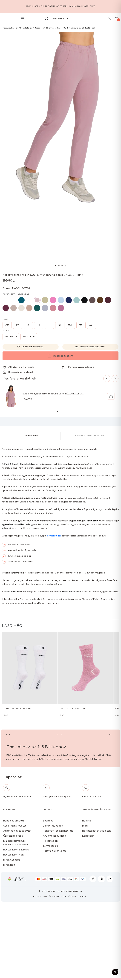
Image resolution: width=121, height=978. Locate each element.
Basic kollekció (12, 591)
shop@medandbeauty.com (57, 796)
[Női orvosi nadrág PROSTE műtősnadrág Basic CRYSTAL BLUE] (61, 300)
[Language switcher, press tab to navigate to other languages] (9, 879)
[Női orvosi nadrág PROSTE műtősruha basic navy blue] (69, 300)
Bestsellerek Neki (13, 854)
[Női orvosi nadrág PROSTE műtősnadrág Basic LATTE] (13, 308)
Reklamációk (50, 840)
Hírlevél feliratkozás (54, 851)
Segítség (48, 820)
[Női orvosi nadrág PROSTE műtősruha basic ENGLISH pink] (37, 300)
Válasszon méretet (32, 346)
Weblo (85, 897)
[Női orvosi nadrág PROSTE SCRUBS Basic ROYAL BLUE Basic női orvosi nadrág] (29, 300)
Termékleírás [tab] (31, 435)
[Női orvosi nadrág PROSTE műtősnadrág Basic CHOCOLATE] (92, 300)
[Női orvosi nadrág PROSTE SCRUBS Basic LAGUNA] (21, 300)
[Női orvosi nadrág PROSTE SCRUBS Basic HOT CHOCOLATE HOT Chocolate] (100, 300)
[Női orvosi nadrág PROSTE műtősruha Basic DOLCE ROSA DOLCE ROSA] (53, 308)
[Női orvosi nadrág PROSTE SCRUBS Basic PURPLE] (61, 308)
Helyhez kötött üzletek (96, 830)
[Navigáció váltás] (23, 19)
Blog (85, 825)
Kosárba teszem (63, 355)
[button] (55, 265)
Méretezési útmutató (92, 346)
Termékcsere (50, 845)
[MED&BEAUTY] (60, 19)
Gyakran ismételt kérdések (17, 796)
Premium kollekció (71, 591)
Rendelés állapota (13, 820)
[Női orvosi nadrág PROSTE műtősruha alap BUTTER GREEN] (37, 308)
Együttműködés (53, 825)
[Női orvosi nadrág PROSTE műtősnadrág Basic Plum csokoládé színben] (108, 300)
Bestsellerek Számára (16, 849)
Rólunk (86, 820)
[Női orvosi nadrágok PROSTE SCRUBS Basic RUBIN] (6, 308)
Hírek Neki (9, 864)
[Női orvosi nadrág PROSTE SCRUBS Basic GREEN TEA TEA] (45, 300)
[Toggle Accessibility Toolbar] (115, 972)
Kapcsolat (88, 835)
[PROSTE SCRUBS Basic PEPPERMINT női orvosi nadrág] (13, 300)
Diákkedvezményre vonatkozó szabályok (16, 842)
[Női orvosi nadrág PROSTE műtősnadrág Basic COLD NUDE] (21, 308)
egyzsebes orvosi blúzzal (15, 524)
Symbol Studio (59, 897)
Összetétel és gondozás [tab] (89, 435)
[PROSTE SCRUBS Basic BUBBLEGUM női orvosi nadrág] (6, 300)
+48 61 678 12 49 (91, 796)
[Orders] (109, 19)
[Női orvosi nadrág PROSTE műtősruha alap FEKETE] (84, 300)
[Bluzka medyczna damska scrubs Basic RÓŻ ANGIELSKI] (111, 396)
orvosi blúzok (54, 536)
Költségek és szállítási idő (58, 830)
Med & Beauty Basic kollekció (19, 464)
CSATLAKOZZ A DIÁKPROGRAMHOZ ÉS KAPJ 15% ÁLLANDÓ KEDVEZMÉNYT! (60, 6)
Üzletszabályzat (13, 835)
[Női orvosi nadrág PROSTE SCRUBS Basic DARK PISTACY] (76, 300)
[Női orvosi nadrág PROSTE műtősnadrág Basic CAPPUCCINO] (29, 308)
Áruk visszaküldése (54, 835)
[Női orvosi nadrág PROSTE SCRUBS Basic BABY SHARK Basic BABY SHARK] (45, 308)
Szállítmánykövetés (14, 825)
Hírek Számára (11, 859)
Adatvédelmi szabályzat (17, 830)
